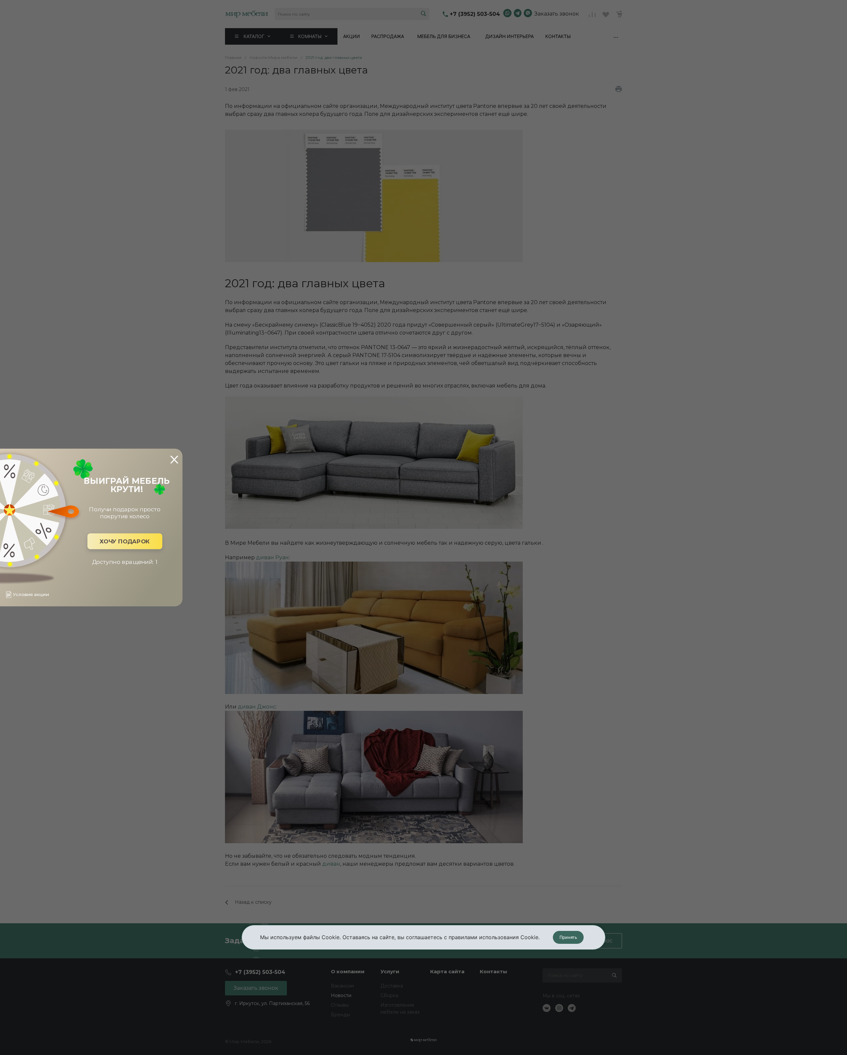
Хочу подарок (125, 541)
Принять (568, 937)
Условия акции (31, 594)
